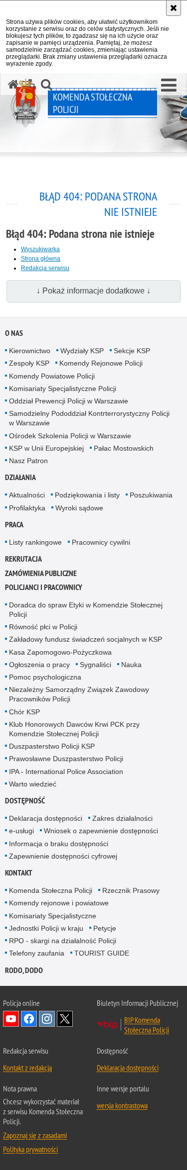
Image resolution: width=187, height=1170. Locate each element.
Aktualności (27, 495)
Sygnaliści (95, 665)
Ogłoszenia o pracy (39, 665)
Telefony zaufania (36, 953)
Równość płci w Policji (43, 627)
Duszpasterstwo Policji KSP (52, 746)
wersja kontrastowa (122, 1105)
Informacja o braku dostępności (58, 844)
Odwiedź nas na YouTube (11, 1019)
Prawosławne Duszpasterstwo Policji (66, 759)
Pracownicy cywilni (101, 542)
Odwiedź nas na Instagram (47, 1019)
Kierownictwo (29, 351)
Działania (20, 477)
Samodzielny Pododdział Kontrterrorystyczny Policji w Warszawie (89, 418)
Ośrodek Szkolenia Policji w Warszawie (70, 436)
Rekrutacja (23, 559)
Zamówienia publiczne (41, 573)
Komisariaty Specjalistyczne (52, 916)
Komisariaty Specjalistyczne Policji (62, 388)
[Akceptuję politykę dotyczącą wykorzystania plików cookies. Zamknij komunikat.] (173, 8)
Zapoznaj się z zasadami (35, 1135)
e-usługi (21, 831)
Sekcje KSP (132, 351)
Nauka (131, 665)
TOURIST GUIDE (101, 953)
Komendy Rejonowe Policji (101, 363)
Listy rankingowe (35, 542)
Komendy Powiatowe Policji (52, 376)
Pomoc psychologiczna (45, 677)
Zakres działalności (122, 818)
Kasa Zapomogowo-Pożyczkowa (60, 652)
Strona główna (40, 258)
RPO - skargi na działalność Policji (62, 941)
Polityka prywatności (30, 1149)
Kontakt (18, 873)
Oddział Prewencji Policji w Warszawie (68, 401)
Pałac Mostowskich (124, 448)
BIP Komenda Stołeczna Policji (146, 1025)
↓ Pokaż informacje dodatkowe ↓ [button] (93, 291)
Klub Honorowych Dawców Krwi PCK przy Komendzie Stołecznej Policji (74, 729)
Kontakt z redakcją (27, 1067)
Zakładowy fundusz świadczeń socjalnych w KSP (85, 639)
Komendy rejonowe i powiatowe (59, 903)
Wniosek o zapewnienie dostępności (101, 831)
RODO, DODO (24, 970)
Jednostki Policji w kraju (46, 928)
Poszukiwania (151, 495)
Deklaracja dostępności (45, 818)
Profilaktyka (27, 508)
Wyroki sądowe (79, 508)
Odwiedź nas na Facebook (29, 1019)
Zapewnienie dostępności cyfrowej (63, 856)
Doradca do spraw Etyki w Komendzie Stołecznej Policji (86, 609)
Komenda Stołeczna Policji (50, 890)
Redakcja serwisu (45, 268)
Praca (14, 524)
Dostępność (25, 800)
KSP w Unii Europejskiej (46, 448)
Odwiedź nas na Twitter (65, 1019)
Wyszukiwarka (40, 249)
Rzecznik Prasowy (131, 890)
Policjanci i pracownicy (43, 587)
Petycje (104, 928)
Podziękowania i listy (87, 495)
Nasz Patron (28, 461)
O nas (14, 333)
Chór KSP (24, 712)
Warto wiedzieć (32, 784)
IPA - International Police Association (66, 772)
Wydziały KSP (82, 351)
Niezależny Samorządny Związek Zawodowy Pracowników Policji (79, 694)
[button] (169, 85)
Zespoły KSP (29, 363)
